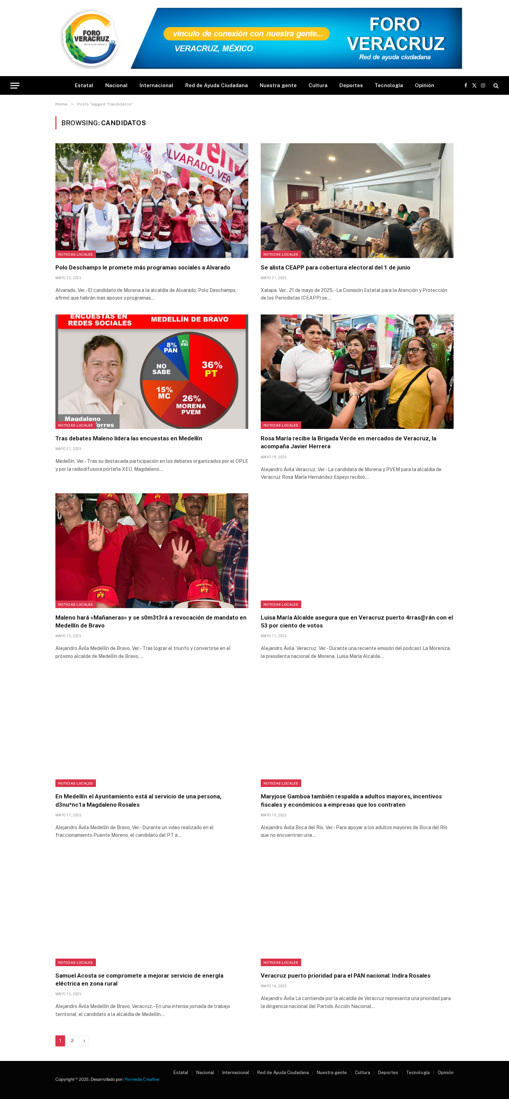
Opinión (424, 85)
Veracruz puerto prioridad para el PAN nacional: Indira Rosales (345, 975)
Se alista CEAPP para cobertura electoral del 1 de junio (335, 267)
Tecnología (389, 85)
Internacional (156, 85)
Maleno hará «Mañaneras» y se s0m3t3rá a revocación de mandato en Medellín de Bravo (151, 621)
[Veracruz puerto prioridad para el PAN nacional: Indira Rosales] (357, 908)
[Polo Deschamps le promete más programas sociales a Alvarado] (151, 200)
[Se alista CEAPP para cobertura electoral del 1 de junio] (357, 200)
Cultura (318, 85)
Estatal (84, 85)
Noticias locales (75, 254)
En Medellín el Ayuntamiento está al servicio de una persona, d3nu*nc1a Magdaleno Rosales (138, 800)
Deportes (351, 85)
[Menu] (14, 85)
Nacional (116, 85)
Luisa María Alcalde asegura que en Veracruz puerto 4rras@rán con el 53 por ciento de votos (357, 621)
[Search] (495, 85)
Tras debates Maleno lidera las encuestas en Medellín (128, 438)
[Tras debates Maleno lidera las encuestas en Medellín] (151, 371)
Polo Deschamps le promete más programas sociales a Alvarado (142, 267)
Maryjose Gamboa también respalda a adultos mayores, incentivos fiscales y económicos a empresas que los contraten (351, 800)
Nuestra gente (278, 85)
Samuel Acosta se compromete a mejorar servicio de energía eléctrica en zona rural (139, 979)
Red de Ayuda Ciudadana (216, 85)
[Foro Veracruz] (254, 38)
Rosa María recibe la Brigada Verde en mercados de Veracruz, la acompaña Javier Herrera (348, 442)
